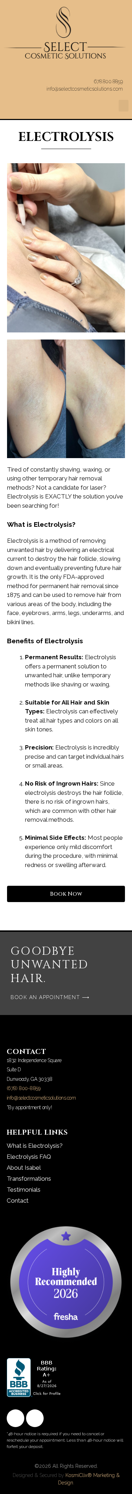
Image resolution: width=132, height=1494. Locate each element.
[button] (123, 106)
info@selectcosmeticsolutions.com (41, 1098)
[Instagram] (35, 1418)
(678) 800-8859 (23, 1088)
